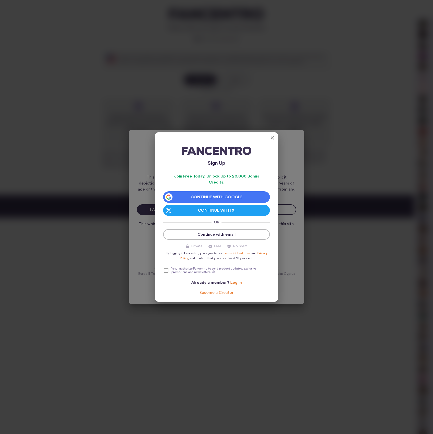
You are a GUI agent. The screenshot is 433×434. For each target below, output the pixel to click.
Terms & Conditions (237, 253)
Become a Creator (216, 293)
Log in (236, 283)
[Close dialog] (272, 137)
